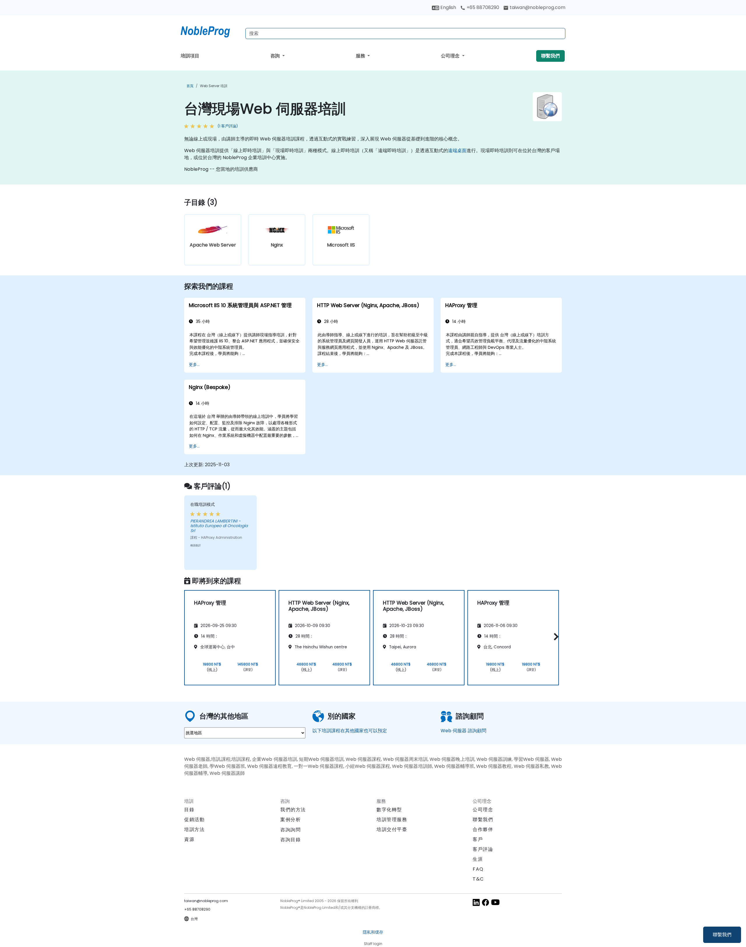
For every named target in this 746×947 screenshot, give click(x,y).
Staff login (373, 943)
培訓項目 (190, 55)
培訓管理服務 (391, 819)
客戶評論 (483, 849)
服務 (361, 55)
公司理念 (451, 55)
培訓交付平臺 (391, 829)
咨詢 (275, 55)
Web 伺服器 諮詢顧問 (463, 730)
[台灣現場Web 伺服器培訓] (211, 30)
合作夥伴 (483, 829)
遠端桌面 (457, 150)
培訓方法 (194, 829)
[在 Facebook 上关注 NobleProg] (485, 902)
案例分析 (290, 819)
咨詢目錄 (290, 839)
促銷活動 (194, 819)
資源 (189, 839)
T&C (478, 879)
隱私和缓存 (373, 932)
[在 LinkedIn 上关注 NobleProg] (476, 902)
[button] (554, 636)
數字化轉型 (389, 809)
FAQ (478, 869)
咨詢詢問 (290, 829)
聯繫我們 (722, 934)
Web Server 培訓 (213, 85)
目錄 (189, 809)
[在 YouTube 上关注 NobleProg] (495, 902)
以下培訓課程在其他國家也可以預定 (349, 730)
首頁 (189, 85)
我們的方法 (293, 809)
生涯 (478, 859)
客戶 (478, 839)
